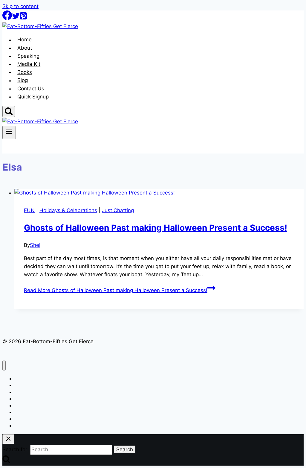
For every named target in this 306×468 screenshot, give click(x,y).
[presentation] (159, 193)
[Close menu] (4, 365)
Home (24, 40)
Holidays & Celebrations (68, 210)
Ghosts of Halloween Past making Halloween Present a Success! (155, 228)
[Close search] (8, 439)
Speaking (28, 56)
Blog (22, 80)
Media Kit (28, 64)
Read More (115, 290)
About (24, 48)
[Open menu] (9, 132)
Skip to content (20, 6)
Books (24, 72)
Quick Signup (33, 97)
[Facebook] (7, 18)
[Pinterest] (23, 18)
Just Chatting (118, 210)
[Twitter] (16, 18)
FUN (29, 210)
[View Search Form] (8, 111)
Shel (35, 245)
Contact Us (30, 89)
